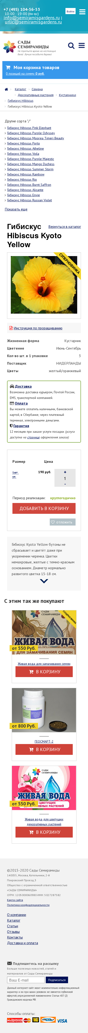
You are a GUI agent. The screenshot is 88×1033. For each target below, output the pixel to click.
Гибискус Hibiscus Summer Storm (30, 169)
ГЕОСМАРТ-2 (44, 741)
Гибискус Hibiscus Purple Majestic (30, 159)
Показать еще (16, 209)
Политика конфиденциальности (28, 905)
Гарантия (21, 425)
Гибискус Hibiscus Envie (23, 195)
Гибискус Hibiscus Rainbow (25, 174)
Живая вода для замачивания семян (44, 664)
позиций (25, 73)
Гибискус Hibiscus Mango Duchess (30, 164)
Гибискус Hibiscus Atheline (25, 148)
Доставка (23, 386)
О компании (16, 914)
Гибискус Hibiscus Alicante (25, 190)
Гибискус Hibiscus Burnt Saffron (29, 185)
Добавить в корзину (44, 508)
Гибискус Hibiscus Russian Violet (29, 200)
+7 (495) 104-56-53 (22, 9)
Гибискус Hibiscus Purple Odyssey (31, 133)
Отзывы (13, 931)
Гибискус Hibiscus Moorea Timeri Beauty (35, 138)
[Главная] (7, 88)
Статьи (12, 926)
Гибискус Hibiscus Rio (22, 179)
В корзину (47, 672)
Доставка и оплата (22, 942)
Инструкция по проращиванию (38, 328)
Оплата (21, 403)
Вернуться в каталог (64, 226)
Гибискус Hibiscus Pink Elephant (29, 128)
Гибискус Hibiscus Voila (23, 154)
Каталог (13, 920)
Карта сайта (15, 900)
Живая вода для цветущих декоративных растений (44, 821)
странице (33, 437)
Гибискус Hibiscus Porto (23, 143)
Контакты (15, 937)
